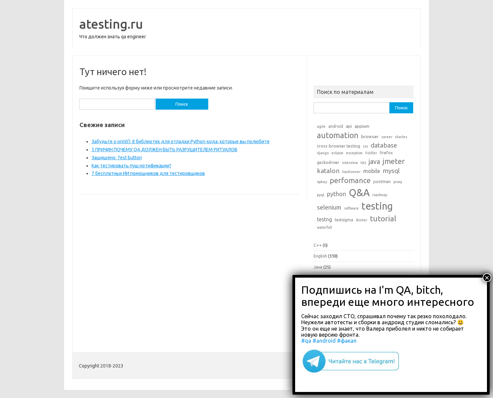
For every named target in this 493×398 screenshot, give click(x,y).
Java (318, 267)
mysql (391, 170)
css (365, 146)
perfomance (350, 180)
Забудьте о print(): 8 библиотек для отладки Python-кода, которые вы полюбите (181, 141)
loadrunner (351, 172)
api (349, 126)
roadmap (379, 195)
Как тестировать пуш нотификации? (131, 165)
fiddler (371, 153)
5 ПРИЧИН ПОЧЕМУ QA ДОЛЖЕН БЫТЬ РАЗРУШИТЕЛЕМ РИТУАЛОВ (164, 149)
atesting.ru (111, 24)
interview (350, 163)
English (320, 255)
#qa (306, 341)
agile (321, 126)
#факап (347, 341)
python (336, 193)
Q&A (359, 192)
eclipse (337, 153)
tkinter (361, 220)
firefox (386, 153)
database (384, 145)
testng (324, 219)
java (374, 161)
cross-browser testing (338, 146)
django (323, 153)
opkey (322, 182)
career (386, 137)
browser (370, 136)
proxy (397, 182)
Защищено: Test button (117, 157)
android (335, 126)
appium (361, 126)
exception (354, 153)
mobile (371, 171)
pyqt (320, 195)
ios (363, 162)
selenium (329, 207)
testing (377, 206)
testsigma (344, 220)
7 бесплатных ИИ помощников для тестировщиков (148, 173)
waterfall (324, 227)
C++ (318, 245)
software (351, 208)
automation (338, 135)
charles (401, 137)
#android (324, 341)
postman (382, 181)
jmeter (394, 161)
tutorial (383, 218)
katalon (328, 170)
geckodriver (328, 162)
